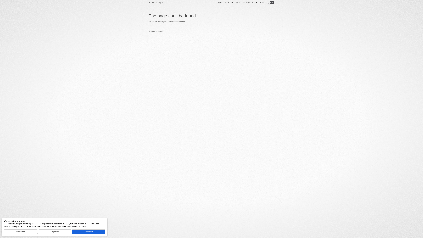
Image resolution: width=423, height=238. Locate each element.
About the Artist (225, 2)
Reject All (55, 232)
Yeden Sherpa (156, 2)
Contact (260, 2)
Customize (20, 232)
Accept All (89, 232)
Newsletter (248, 2)
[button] (271, 2)
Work (238, 2)
